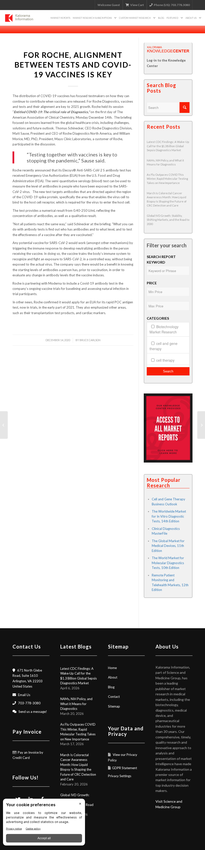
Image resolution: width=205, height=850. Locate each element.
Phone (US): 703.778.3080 (172, 5)
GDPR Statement (124, 768)
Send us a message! (32, 712)
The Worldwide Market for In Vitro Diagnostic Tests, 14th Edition (169, 516)
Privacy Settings (119, 776)
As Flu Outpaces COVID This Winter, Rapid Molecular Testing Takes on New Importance (167, 178)
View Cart (137, 5)
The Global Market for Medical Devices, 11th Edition (168, 546)
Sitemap (114, 706)
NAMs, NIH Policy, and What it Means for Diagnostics (76, 704)
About (112, 677)
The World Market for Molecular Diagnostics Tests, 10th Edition (168, 563)
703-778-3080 (29, 703)
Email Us (24, 695)
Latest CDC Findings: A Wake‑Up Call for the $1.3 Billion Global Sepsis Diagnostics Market (168, 146)
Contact (114, 697)
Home (112, 668)
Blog (111, 687)
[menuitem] (60, 17)
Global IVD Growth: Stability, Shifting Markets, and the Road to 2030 (168, 220)
